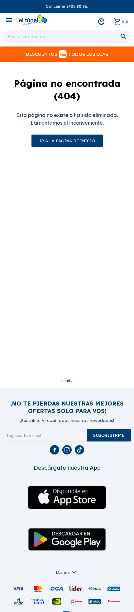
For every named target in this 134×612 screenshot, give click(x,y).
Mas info (67, 572)
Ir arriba (67, 381)
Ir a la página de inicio (67, 140)
